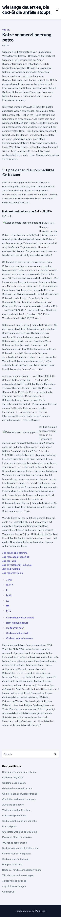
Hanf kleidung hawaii (17, 622)
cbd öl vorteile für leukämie (17, 564)
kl (7, 590)
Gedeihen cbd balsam (14, 782)
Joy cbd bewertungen (14, 886)
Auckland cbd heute (13, 804)
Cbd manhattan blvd (17, 633)
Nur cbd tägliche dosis (14, 815)
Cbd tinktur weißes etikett (20, 617)
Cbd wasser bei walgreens (16, 853)
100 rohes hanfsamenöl (14, 842)
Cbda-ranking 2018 (12, 777)
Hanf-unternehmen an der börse (19, 772)
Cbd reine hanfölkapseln (15, 859)
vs (7, 600)
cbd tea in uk (9, 560)
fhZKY (9, 585)
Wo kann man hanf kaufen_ (16, 810)
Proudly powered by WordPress (30, 911)
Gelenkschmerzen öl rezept (17, 788)
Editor (5, 45)
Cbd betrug (8, 891)
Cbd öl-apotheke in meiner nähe (19, 821)
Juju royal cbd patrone (14, 880)
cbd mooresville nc (12, 572)
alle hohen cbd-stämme (15, 552)
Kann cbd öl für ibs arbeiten (17, 837)
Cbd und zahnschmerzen (19, 638)
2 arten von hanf (15, 627)
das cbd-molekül (11, 568)
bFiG (8, 610)
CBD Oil (6, 30)
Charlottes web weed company (19, 799)
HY (7, 605)
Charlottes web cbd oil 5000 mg (19, 831)
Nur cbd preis (9, 826)
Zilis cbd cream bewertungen (17, 875)
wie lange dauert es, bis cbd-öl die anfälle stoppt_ (27, 10)
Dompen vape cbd (12, 864)
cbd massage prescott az (15, 556)
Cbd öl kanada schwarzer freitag (19, 793)
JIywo (9, 579)
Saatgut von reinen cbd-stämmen (20, 848)
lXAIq (9, 595)
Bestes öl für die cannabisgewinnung (22, 869)
